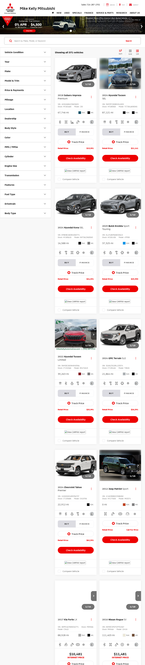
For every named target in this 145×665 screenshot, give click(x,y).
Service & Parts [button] (104, 12)
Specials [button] (77, 12)
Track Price (78, 142)
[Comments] (92, 123)
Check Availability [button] (76, 159)
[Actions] (91, 97)
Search (129, 41)
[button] (94, 73)
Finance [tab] (85, 133)
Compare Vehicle (71, 180)
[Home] (52, 12)
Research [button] (121, 12)
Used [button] (67, 12)
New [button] (59, 12)
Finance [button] (88, 12)
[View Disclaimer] (83, 123)
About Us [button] (135, 12)
